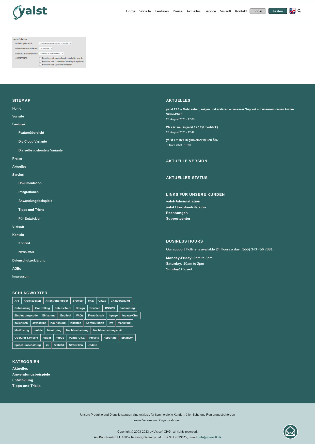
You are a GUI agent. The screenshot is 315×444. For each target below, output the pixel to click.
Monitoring (54, 330)
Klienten (75, 322)
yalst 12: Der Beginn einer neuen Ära (192, 140)
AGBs (16, 268)
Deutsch (95, 308)
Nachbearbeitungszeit (107, 330)
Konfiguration (95, 322)
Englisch (66, 315)
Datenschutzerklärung (29, 260)
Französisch (96, 315)
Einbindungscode (26, 315)
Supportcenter (178, 218)
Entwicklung (22, 380)
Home (16, 108)
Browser (78, 300)
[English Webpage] (291, 11)
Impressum (21, 276)
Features (18, 124)
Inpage (113, 315)
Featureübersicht (31, 132)
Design (80, 308)
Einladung (49, 315)
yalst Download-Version (186, 207)
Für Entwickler (29, 218)
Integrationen (28, 192)
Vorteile (18, 116)
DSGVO (110, 308)
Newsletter (26, 252)
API (17, 300)
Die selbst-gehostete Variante (40, 150)
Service (18, 175)
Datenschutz (63, 308)
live (111, 322)
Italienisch (21, 322)
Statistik (59, 345)
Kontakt (18, 235)
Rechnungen (177, 213)
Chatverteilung (120, 300)
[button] (290, 431)
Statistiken (76, 345)
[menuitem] (130, 11)
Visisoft (18, 227)
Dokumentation (30, 183)
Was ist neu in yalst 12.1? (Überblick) (192, 127)
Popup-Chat (77, 337)
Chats (102, 300)
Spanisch (127, 337)
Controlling (42, 308)
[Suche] (299, 11)
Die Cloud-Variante (32, 141)
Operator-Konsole (26, 337)
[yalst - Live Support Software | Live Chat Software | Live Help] (36, 11)
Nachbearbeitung (77, 330)
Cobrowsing (23, 308)
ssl (47, 345)
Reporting (110, 337)
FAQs (79, 315)
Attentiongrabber (57, 300)
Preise (17, 159)
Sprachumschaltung (28, 345)
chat (91, 300)
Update (92, 345)
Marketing (124, 322)
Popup (60, 337)
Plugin (47, 337)
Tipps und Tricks (31, 210)
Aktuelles (19, 166)
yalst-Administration (183, 201)
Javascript (39, 322)
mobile (38, 330)
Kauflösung (58, 322)
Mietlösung (22, 330)
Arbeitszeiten (32, 300)
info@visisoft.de (210, 437)
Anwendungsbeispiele (35, 201)
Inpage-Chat (130, 315)
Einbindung (127, 308)
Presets (94, 337)
